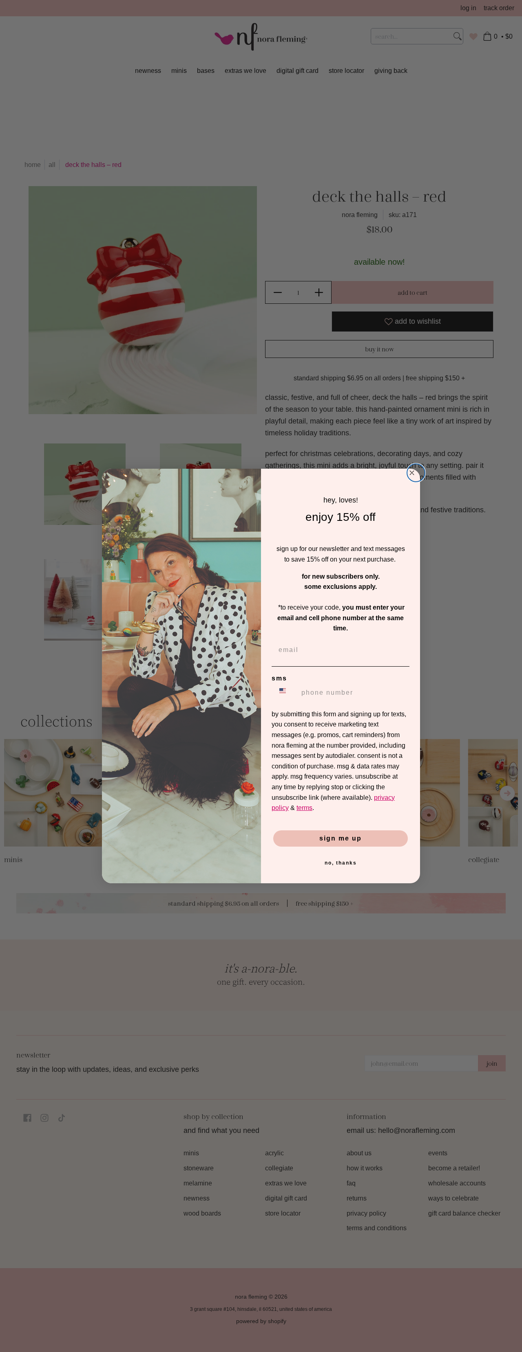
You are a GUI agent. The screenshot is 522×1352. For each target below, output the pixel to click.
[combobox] (284, 692)
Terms (304, 807)
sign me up (340, 838)
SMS (279, 678)
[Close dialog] (416, 473)
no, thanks (341, 863)
